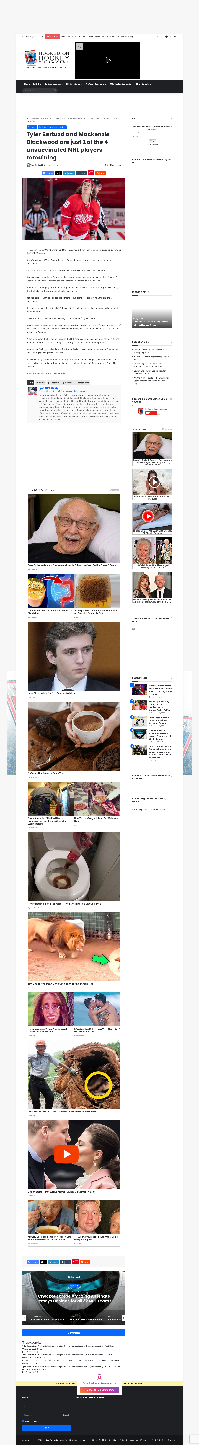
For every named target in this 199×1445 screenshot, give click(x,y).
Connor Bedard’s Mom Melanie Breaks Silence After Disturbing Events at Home (160, 690)
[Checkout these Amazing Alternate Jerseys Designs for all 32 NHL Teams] (139, 734)
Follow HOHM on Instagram (99, 1390)
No (137, 137)
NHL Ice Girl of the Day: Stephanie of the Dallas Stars (151, 323)
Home (27, 84)
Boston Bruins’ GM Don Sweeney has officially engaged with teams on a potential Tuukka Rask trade (160, 752)
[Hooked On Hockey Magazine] (46, 58)
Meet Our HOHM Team (136, 1440)
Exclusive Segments (121, 84)
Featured (39, 118)
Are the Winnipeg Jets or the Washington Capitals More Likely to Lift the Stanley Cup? (151, 381)
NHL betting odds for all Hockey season (149, 810)
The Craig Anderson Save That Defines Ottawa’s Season (74, 1298)
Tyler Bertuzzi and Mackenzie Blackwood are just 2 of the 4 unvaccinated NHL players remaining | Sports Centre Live (71, 1367)
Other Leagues (54, 84)
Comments (74, 1332)
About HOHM (118, 1440)
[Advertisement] (99, 102)
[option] (73, 1298)
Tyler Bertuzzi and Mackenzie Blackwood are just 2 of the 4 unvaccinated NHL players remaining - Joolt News (68, 1346)
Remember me (30, 1421)
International (74, 84)
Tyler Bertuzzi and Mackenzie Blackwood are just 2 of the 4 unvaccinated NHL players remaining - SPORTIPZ (68, 1355)
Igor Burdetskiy (37, 165)
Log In (47, 1428)
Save (92, 171)
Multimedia (143, 84)
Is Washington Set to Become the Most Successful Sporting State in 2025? (92, 36)
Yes (137, 132)
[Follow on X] (45, 165)
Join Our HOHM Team (157, 1440)
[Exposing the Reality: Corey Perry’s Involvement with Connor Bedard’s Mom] (139, 705)
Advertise (172, 1440)
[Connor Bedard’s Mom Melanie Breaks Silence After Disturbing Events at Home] (139, 689)
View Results (152, 144)
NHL (37, 84)
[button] (107, 60)
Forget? (66, 1415)
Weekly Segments (95, 84)
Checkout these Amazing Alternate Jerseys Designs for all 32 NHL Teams (160, 734)
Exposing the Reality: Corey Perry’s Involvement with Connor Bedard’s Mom (160, 705)
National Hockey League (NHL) (52, 127)
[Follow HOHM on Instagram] (99, 1378)
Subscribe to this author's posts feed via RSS (48, 373)
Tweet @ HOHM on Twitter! (89, 1397)
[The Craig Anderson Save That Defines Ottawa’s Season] (139, 721)
